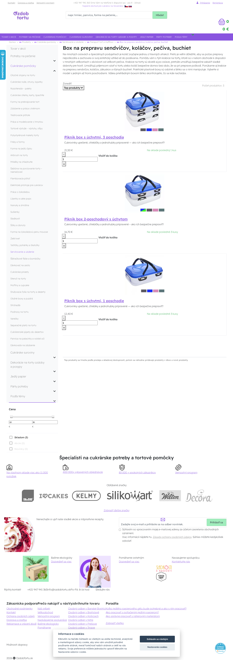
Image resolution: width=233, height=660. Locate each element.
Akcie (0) (19, 443)
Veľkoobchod (45, 612)
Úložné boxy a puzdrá (21, 298)
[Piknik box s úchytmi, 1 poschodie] (144, 274)
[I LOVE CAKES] (53, 496)
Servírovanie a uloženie (73, 42)
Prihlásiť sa (216, 522)
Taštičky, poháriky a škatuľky (24, 245)
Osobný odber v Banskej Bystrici (87, 608)
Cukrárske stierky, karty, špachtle (27, 95)
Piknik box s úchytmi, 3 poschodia (94, 137)
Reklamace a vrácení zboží (21, 623)
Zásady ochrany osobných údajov (172, 537)
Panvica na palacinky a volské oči (27, 338)
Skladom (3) (21, 437)
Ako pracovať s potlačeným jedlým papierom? (132, 612)
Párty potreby (164, 37)
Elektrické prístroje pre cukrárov (26, 185)
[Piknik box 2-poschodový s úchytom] (144, 193)
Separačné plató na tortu (23, 325)
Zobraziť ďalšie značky (116, 510)
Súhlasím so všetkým (157, 639)
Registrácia (218, 2)
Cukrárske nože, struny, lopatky (26, 81)
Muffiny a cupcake (19, 285)
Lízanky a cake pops (20, 198)
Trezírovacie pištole (20, 115)
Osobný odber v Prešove (82, 623)
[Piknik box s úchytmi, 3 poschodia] (144, 111)
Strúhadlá (15, 305)
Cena (12, 409)
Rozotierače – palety (20, 88)
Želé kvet (15, 238)
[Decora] (199, 496)
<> (11, 417)
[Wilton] (170, 496)
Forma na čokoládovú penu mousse (29, 231)
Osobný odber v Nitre (80, 620)
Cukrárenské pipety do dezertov (27, 332)
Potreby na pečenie (29, 37)
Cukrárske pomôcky (54, 37)
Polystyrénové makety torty (24, 135)
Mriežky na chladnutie (21, 161)
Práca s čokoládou (20, 192)
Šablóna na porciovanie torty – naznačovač (26, 170)
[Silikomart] (130, 496)
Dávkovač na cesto (20, 265)
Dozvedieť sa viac (61, 561)
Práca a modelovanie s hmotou (26, 121)
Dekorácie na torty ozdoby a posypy (116, 37)
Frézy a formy (17, 141)
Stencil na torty (18, 278)
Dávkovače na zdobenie (22, 345)
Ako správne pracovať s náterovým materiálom (133, 616)
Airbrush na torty (19, 155)
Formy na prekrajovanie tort (24, 101)
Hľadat (160, 15)
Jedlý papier (146, 37)
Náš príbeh (44, 608)
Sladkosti (15, 218)
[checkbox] (18, 437)
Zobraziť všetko (115, 623)
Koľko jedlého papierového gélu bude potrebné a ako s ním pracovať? (146, 608)
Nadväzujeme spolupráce (52, 620)
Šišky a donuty (17, 225)
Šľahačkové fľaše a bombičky (25, 258)
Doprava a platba (26, 2)
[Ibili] (28, 496)
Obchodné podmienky (19, 608)
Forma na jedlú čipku (21, 148)
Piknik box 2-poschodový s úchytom (96, 219)
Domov (12, 42)
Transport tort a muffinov (101, 42)
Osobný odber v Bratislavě (83, 612)
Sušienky (14, 211)
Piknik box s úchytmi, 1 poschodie (94, 301)
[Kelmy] (86, 496)
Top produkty (72, 87)
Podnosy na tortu (19, 311)
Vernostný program (45, 2)
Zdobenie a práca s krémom (25, 108)
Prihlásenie (205, 2)
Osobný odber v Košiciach (83, 616)
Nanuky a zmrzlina (19, 205)
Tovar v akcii (9, 37)
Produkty (26, 42)
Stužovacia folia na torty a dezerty (27, 291)
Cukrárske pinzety (19, 272)
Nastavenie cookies (157, 647)
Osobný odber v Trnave (81, 627)
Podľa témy (181, 37)
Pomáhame (44, 627)
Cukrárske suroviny (81, 37)
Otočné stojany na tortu (22, 75)
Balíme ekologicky (48, 623)
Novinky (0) (21, 448)
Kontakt (11, 2)
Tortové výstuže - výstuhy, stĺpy (26, 128)
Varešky (14, 318)
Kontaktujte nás (181, 561)
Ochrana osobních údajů (20, 616)
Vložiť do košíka (107, 155)
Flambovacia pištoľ (20, 178)
